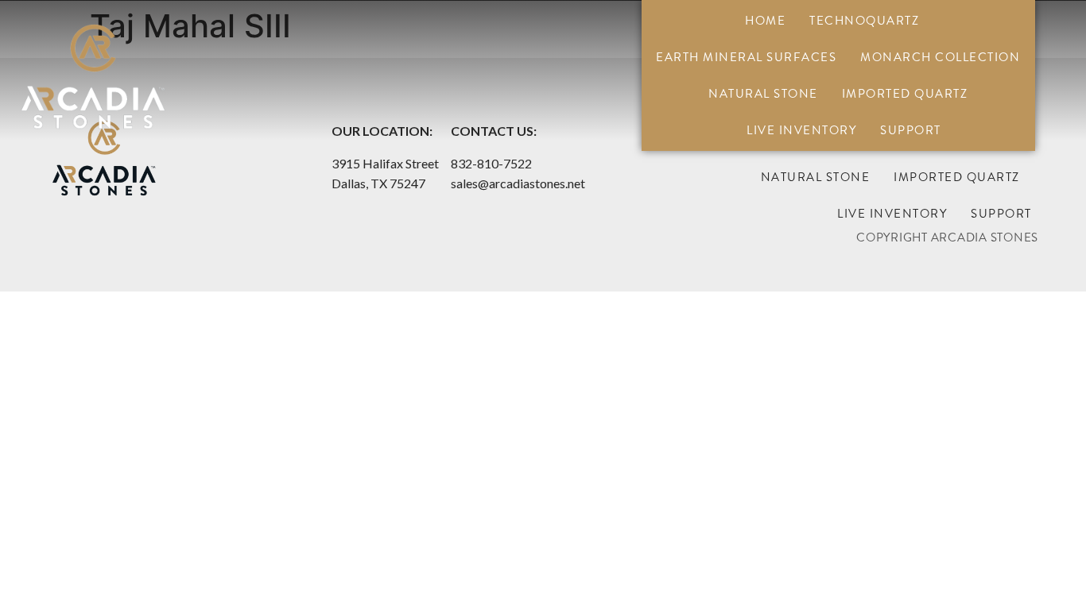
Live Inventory (801, 130)
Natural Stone (763, 93)
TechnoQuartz (864, 20)
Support (910, 130)
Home (765, 20)
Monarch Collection (940, 57)
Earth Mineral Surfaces (746, 57)
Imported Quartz (905, 93)
